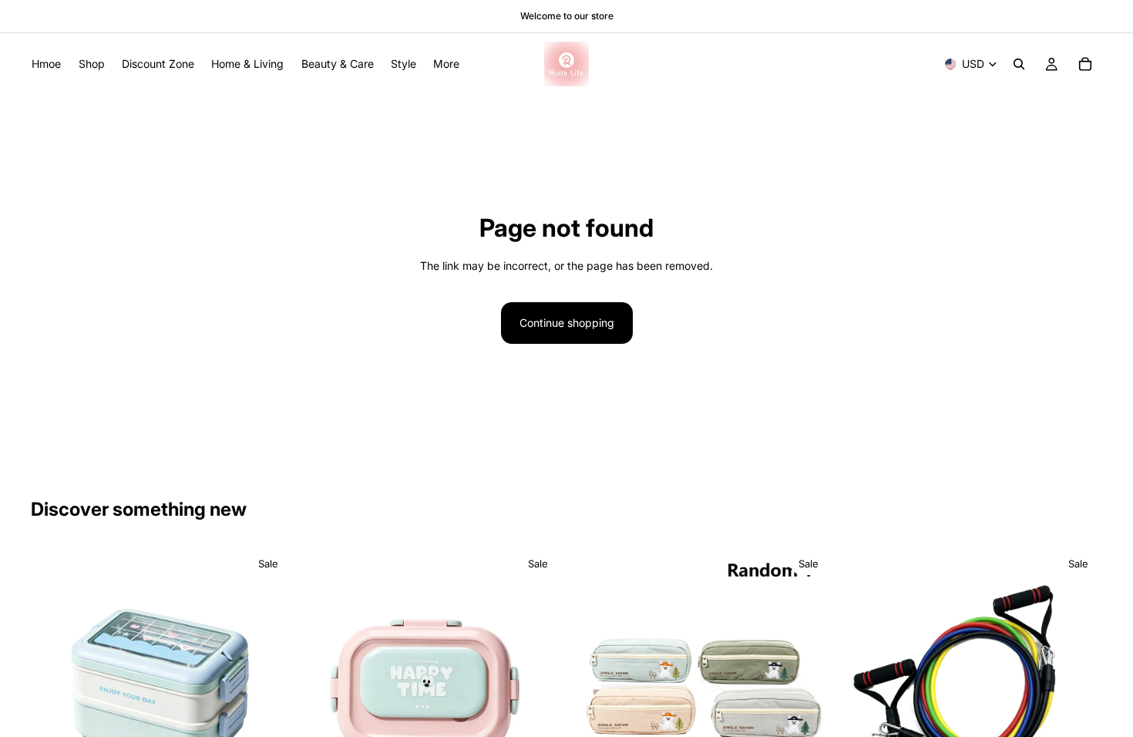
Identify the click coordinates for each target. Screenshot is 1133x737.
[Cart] (1085, 64)
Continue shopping (566, 322)
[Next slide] (269, 678)
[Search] (1019, 64)
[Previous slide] (54, 678)
